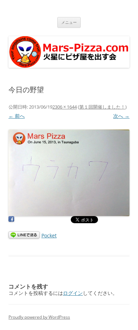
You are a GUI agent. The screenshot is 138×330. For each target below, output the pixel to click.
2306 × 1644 (64, 107)
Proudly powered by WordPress (39, 317)
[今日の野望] (69, 173)
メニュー (69, 22)
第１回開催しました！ (102, 107)
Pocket (49, 235)
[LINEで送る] (24, 235)
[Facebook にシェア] (11, 220)
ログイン (73, 293)
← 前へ (16, 115)
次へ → (121, 115)
